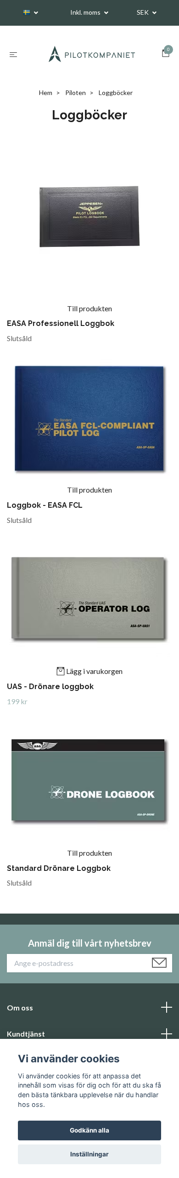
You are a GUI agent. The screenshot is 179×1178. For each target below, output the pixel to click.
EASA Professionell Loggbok (60, 324)
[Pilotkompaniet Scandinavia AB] (91, 54)
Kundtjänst (26, 1034)
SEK (143, 12)
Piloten (75, 93)
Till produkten (89, 308)
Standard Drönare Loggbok (59, 868)
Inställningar (89, 1154)
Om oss (20, 1008)
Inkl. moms (86, 12)
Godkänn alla (89, 1130)
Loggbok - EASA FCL (45, 505)
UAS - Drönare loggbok (50, 687)
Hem (45, 93)
